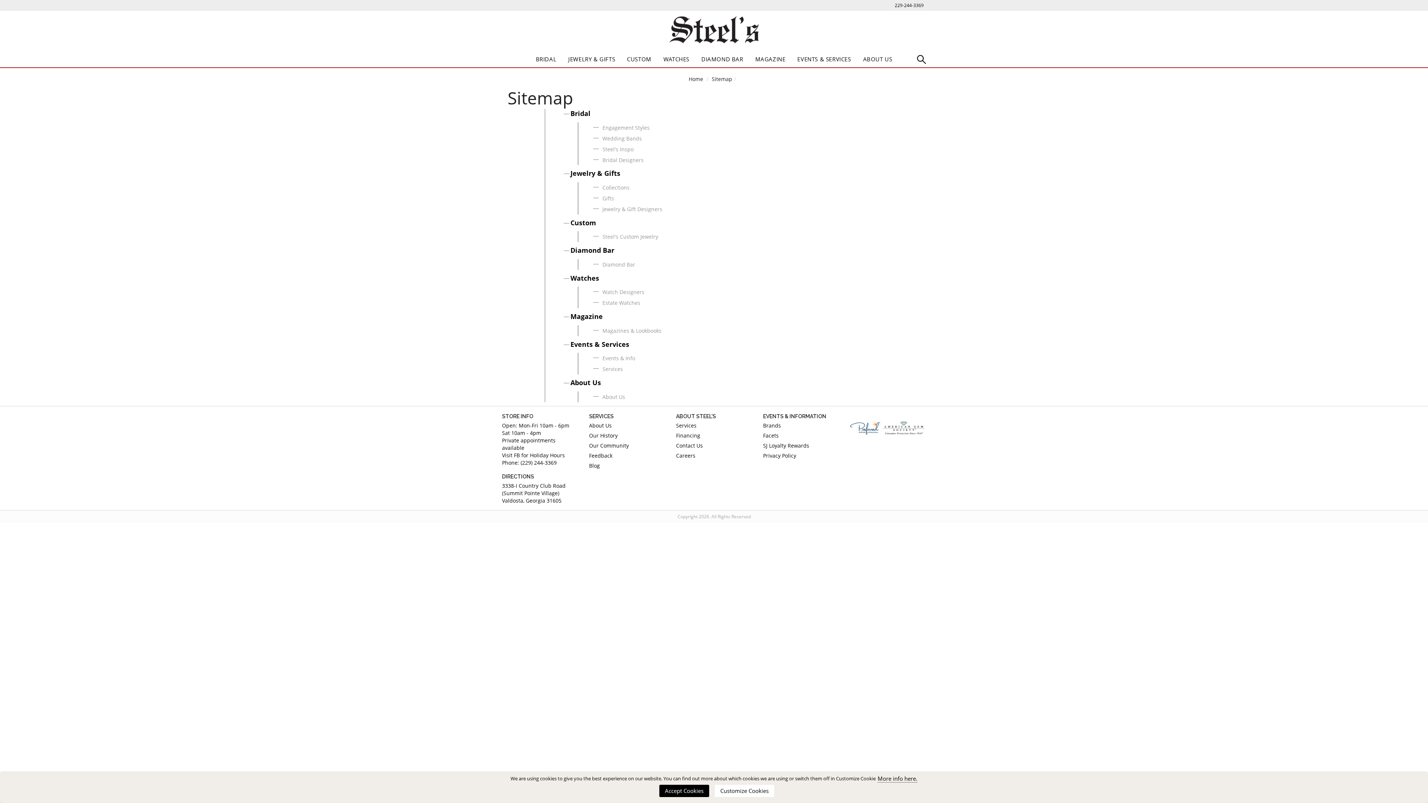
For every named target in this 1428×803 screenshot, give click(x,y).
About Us (877, 59)
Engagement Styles (626, 127)
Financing (688, 435)
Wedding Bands (622, 138)
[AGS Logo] (904, 428)
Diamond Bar (722, 59)
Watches (676, 59)
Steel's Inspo (618, 149)
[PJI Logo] (865, 428)
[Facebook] (856, 452)
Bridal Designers (623, 160)
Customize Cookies (744, 790)
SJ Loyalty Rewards (786, 445)
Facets (771, 435)
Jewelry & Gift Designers (632, 209)
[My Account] (921, 58)
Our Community (609, 445)
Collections (616, 187)
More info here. (897, 778)
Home (696, 79)
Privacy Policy (779, 455)
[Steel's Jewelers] (714, 31)
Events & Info (618, 358)
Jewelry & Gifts (591, 59)
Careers (685, 455)
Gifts (608, 198)
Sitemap (722, 79)
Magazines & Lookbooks (632, 330)
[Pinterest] (877, 452)
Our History (603, 435)
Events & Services (824, 59)
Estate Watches (621, 302)
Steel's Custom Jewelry (630, 236)
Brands (772, 425)
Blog (594, 465)
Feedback (600, 455)
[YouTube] (920, 452)
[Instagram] (899, 452)
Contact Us (689, 445)
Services (612, 369)
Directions (518, 477)
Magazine (770, 59)
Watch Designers (623, 292)
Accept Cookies (684, 790)
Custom (639, 59)
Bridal (546, 59)
